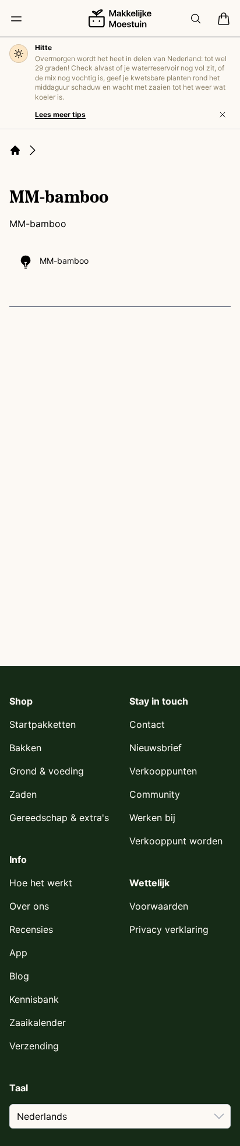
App (18, 952)
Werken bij (152, 817)
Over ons (29, 906)
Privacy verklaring (169, 929)
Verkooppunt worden (176, 841)
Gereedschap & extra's (59, 817)
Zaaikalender (37, 1022)
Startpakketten (42, 724)
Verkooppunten (163, 771)
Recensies (31, 929)
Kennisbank (34, 999)
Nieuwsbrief (155, 748)
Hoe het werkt (40, 883)
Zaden (23, 794)
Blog (19, 976)
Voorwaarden (158, 906)
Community (154, 794)
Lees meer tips (60, 114)
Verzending (34, 1046)
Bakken (25, 748)
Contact (147, 724)
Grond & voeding (46, 771)
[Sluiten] (222, 115)
